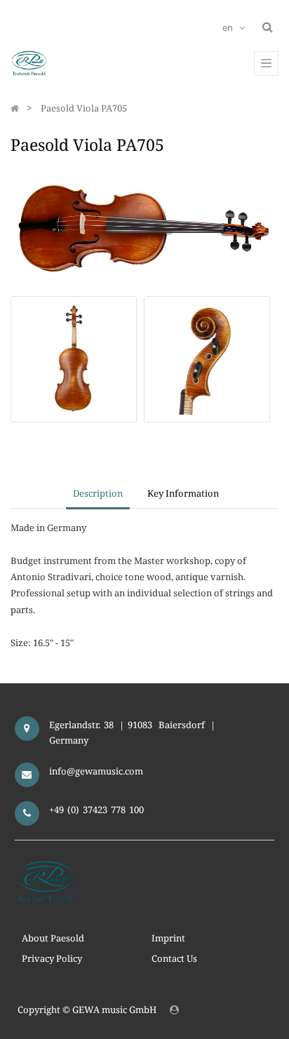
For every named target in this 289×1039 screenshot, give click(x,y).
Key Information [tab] (183, 493)
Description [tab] (98, 493)
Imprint (168, 938)
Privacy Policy (52, 958)
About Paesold (53, 938)
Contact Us (174, 958)
